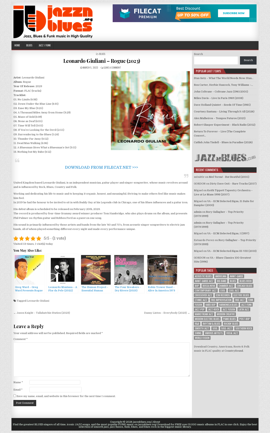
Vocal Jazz (232, 333)
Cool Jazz (234, 290)
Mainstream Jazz (204, 314)
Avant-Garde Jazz (204, 281)
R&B (197, 324)
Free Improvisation (221, 300)
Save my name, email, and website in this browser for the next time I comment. (66, 396)
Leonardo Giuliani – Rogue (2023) (101, 60)
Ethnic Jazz (201, 300)
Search (198, 54)
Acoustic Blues (203, 276)
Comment (20, 339)
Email (18, 389)
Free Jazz (240, 300)
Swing (198, 333)
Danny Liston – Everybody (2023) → (167, 312)
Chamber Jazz (226, 286)
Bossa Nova (209, 286)
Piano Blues (229, 319)
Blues (29, 45)
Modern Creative (226, 314)
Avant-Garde (236, 276)
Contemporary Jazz (206, 290)
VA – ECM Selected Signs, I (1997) (228, 233)
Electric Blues (241, 295)
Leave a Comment (112, 67)
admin (198, 211)
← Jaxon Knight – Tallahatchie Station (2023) (41, 312)
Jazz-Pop (200, 309)
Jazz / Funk (45, 45)
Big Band (221, 281)
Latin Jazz (244, 309)
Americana (220, 276)
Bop (197, 286)
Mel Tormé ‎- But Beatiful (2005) (229, 176)
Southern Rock (243, 328)
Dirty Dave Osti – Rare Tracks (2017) (233, 183)
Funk (250, 300)
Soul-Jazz (226, 328)
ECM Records (223, 295)
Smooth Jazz (202, 328)
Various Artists (214, 333)
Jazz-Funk (246, 305)
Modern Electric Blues (207, 319)
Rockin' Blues (231, 324)
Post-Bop (244, 319)
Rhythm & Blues (211, 324)
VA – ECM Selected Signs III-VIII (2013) (232, 250)
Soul (215, 328)
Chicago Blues (244, 286)
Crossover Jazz (203, 295)
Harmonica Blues (228, 305)
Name (18, 382)
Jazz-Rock (213, 309)
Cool (222, 290)
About (156, 422)
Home (17, 45)
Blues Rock (246, 281)
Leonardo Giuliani (38, 300)
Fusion (198, 305)
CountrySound (234, 350)
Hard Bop (211, 305)
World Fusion (202, 338)
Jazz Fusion (229, 309)
